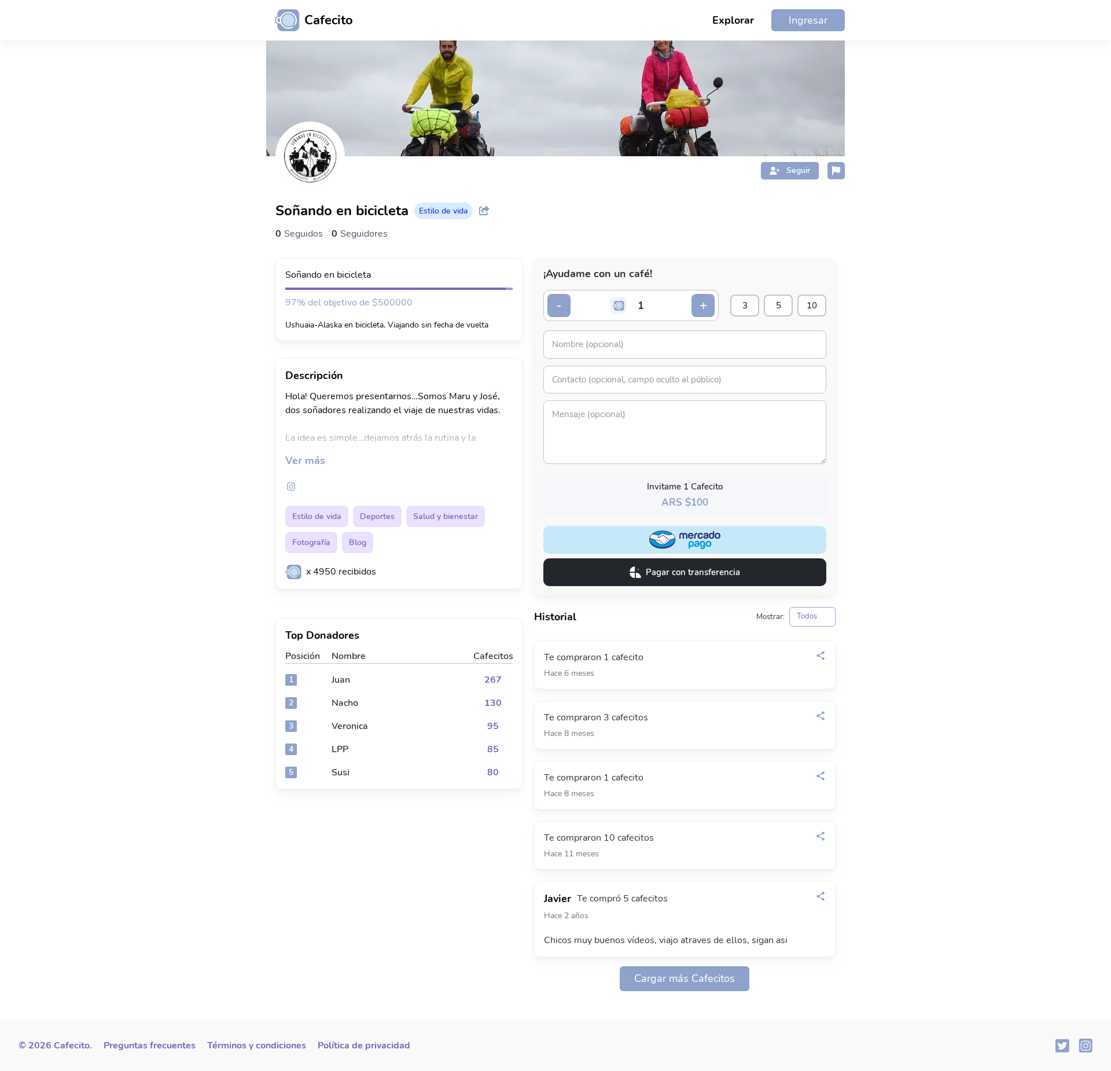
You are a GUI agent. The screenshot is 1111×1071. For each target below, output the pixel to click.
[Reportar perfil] (836, 170)
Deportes (377, 516)
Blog (357, 542)
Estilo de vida (316, 516)
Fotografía (311, 542)
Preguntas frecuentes (150, 1045)
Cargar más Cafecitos (684, 978)
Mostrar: (770, 617)
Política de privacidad (364, 1045)
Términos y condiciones (256, 1045)
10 (812, 305)
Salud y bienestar (445, 516)
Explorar (733, 20)
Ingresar (808, 20)
